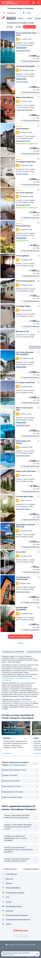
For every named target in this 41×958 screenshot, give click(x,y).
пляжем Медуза (9, 678)
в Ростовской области (17, 765)
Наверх (20, 643)
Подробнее (7, 753)
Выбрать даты (29, 27)
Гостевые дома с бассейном (13, 652)
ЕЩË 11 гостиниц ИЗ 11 (20, 637)
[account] (33, 2)
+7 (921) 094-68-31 (11, 874)
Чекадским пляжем (22, 678)
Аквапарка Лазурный (27, 701)
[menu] (38, 2)
